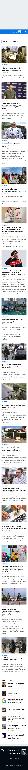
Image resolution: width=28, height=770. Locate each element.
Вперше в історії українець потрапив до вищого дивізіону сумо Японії (14, 144)
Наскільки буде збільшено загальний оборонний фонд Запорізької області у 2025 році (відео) (12, 105)
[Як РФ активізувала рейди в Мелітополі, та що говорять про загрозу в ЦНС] (14, 351)
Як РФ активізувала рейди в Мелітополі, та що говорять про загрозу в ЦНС (12, 365)
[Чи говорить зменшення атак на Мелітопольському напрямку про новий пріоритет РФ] (14, 391)
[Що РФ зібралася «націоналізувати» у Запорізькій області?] (14, 645)
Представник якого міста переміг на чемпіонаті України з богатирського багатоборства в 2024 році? (13, 568)
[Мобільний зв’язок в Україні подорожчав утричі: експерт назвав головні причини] (4, 700)
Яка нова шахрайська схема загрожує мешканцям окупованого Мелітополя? (14, 528)
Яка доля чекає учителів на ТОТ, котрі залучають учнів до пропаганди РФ (12, 321)
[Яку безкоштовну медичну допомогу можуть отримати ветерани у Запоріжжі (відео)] (14, 54)
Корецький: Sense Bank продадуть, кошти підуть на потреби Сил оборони (17, 685)
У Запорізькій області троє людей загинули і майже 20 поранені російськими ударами (17, 727)
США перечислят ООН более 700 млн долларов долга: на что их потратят (16, 709)
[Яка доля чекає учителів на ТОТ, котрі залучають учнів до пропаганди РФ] (14, 306)
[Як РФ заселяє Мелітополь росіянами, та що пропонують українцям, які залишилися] (14, 434)
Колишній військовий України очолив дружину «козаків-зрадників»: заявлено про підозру (13, 272)
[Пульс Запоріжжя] (14, 31)
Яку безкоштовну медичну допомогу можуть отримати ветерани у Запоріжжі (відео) (11, 68)
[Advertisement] (14, 15)
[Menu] (2, 31)
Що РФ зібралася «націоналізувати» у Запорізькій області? (14, 658)
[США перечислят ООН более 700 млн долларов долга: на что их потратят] (4, 709)
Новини (19, 36)
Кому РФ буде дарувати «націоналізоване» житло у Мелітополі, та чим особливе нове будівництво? (13, 612)
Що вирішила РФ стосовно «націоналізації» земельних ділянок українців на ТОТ (14, 490)
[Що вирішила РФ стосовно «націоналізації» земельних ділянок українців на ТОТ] (14, 475)
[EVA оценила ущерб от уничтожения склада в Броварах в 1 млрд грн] (4, 718)
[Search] (26, 31)
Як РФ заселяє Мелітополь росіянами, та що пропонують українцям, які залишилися (12, 448)
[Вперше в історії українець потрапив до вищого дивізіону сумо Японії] (14, 130)
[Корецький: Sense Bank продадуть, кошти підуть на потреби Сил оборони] (4, 684)
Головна (4, 36)
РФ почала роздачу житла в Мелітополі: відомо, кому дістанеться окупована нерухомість (14, 189)
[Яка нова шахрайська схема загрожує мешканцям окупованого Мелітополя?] (14, 513)
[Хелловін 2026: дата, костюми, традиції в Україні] (4, 693)
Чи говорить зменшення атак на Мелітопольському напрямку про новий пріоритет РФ (13, 405)
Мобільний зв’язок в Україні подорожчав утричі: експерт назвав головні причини (15, 701)
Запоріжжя (12, 36)
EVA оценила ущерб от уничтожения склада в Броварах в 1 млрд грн (17, 718)
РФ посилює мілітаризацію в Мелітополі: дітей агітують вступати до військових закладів (13, 229)
